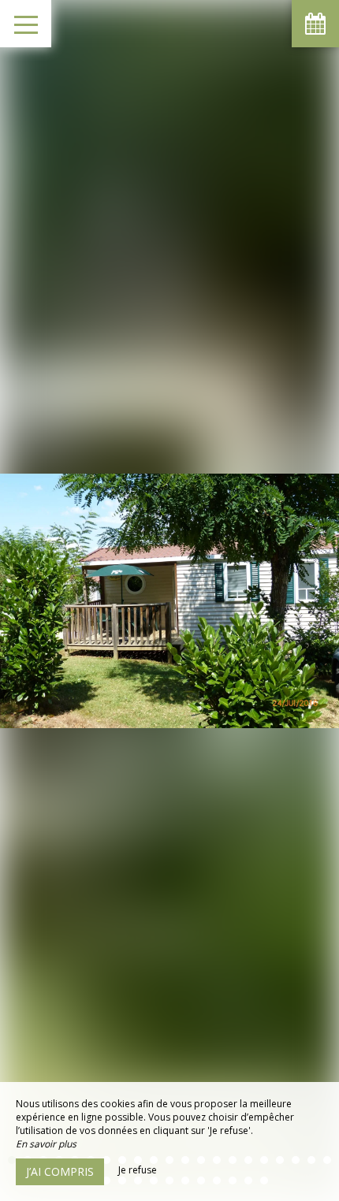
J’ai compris (60, 1171)
